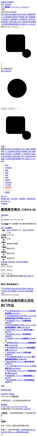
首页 (6, 165)
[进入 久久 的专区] (1, 217)
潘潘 (34, 22)
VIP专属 (8, 185)
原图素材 (22, 199)
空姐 (9, 14)
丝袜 (6, 175)
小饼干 (18, 22)
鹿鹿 (33, 17)
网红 (2, 14)
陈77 (17, 19)
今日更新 (8, 168)
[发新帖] (4, 204)
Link (12, 406)
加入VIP (8, 190)
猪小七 (8, 19)
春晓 (32, 14)
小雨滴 (23, 14)
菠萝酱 (14, 24)
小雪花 (3, 19)
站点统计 (4, 432)
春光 (15, 14)
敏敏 (9, 17)
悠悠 (5, 24)
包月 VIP (10, 230)
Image (8, 406)
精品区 (7, 192)
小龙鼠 (9, 22)
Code (20, 406)
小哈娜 (29, 17)
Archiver (13, 432)
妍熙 (23, 24)
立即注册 (8, 4)
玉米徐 (3, 156)
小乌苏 (4, 17)
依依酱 (4, 22)
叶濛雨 (13, 17)
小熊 (22, 22)
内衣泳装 (8, 182)
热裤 (6, 178)
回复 (2, 386)
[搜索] (1, 64)
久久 (2, 220)
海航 (5, 14)
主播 (12, 14)
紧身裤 (7, 180)
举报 (9, 390)
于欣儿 (19, 24)
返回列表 (4, 394)
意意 (25, 19)
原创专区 (14, 199)
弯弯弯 (30, 22)
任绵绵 (13, 19)
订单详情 (18, 262)
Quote (16, 406)
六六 (27, 24)
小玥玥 (21, 19)
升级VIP (30, 276)
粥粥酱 (21, 17)
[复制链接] (4, 215)
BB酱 (14, 22)
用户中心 (4, 196)
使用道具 (4, 390)
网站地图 (25, 432)
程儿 (4, 151)
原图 (6, 224)
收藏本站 (4, 2)
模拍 (6, 170)
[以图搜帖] (18, 62)
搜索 (2, 27)
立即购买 (4, 262)
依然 (26, 22)
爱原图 (3, 199)
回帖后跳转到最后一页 (18, 413)
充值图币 (8, 187)
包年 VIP (26, 230)
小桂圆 (27, 14)
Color (4, 406)
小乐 (2, 24)
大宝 (19, 14)
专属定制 (10, 2)
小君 (25, 17)
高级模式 (4, 405)
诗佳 (33, 24)
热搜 (3, 9)
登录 (2, 4)
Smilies (25, 406)
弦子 (17, 17)
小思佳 (29, 19)
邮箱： (25, 430)
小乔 (30, 24)
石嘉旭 (9, 24)
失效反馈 (11, 262)
